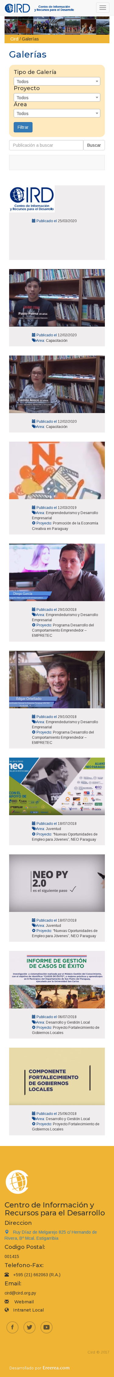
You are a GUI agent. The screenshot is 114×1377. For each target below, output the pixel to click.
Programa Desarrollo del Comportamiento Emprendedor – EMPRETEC (63, 630)
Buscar (94, 145)
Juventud (53, 829)
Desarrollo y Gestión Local (68, 1022)
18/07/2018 (67, 824)
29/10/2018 (67, 610)
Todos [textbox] (22, 81)
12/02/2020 (67, 335)
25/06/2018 (67, 1114)
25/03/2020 (67, 221)
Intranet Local (28, 1310)
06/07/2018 (67, 1017)
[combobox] (57, 81)
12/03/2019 (67, 508)
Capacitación (56, 340)
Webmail (24, 1302)
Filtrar (23, 127)
